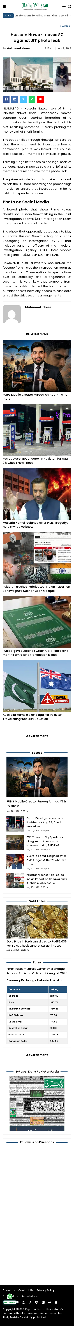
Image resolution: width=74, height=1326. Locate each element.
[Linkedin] (43, 1302)
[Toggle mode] (64, 6)
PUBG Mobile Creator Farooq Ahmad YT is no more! (35, 397)
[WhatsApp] (32, 99)
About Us (9, 1290)
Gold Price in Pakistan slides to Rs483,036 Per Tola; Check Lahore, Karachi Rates (36, 943)
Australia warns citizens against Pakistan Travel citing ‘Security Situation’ (33, 717)
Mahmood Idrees (18, 48)
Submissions (30, 1296)
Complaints (10, 1296)
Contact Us (25, 1290)
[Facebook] (6, 99)
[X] (23, 99)
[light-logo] (36, 6)
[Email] (40, 99)
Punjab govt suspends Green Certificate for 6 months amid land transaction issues (35, 653)
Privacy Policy (45, 1290)
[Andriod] (49, 1302)
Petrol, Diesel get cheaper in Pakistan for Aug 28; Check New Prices (35, 461)
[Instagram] (23, 1302)
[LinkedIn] (14, 99)
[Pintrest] (36, 1302)
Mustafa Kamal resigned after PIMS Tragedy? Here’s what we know (35, 525)
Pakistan (65, 26)
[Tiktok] (30, 1302)
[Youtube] (17, 1302)
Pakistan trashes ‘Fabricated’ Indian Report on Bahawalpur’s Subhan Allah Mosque (36, 589)
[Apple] (56, 1302)
